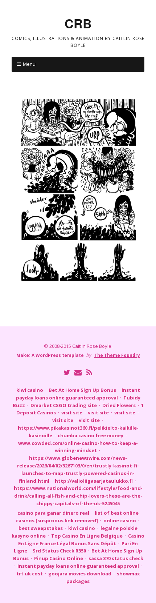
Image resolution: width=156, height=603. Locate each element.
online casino (119, 520)
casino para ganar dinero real (53, 513)
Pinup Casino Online (58, 558)
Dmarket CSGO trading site (63, 405)
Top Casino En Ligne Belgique (87, 535)
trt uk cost (29, 573)
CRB (78, 23)
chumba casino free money (90, 435)
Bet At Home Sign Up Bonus (82, 390)
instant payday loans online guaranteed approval (78, 566)
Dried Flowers (119, 405)
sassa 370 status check (116, 558)
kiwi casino (29, 390)
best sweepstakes (41, 528)
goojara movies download (79, 573)
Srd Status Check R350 (59, 550)
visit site (71, 412)
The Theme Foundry (117, 355)
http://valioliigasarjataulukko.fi (94, 481)
